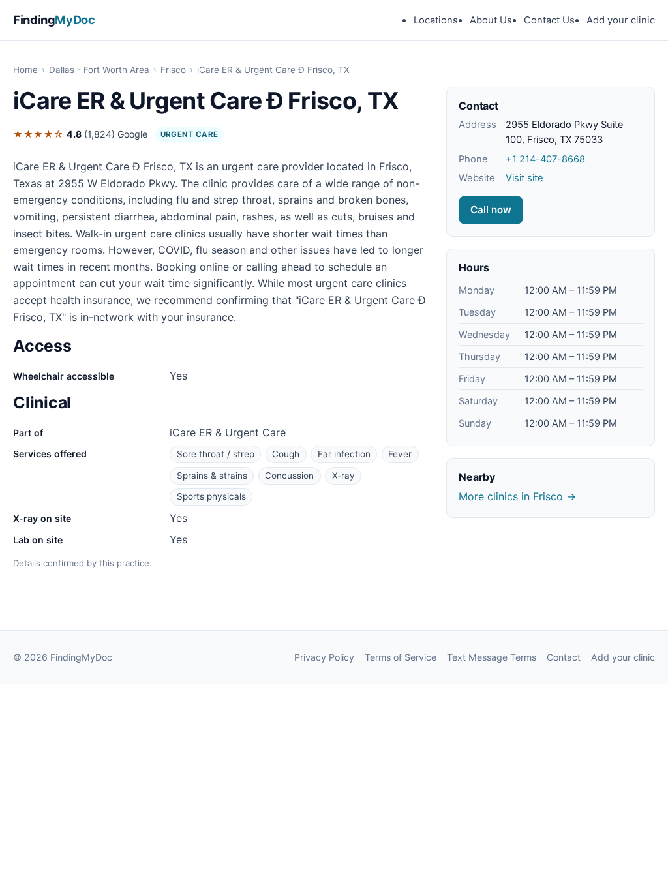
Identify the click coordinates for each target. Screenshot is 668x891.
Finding (54, 19)
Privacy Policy (324, 657)
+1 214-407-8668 (545, 159)
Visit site (524, 178)
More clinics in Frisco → (517, 496)
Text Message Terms (491, 657)
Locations (436, 20)
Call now (490, 210)
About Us (491, 20)
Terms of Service (400, 657)
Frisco (173, 70)
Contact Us (549, 20)
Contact (564, 657)
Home (25, 70)
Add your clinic (620, 20)
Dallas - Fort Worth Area (99, 70)
